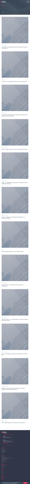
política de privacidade (14, 483)
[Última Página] (23, 428)
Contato (3, 479)
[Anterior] (7, 428)
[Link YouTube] (7, 443)
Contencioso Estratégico (4, 457)
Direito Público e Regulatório (4, 458)
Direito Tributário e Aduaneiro (5, 459)
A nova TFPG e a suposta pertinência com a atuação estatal (14, 81)
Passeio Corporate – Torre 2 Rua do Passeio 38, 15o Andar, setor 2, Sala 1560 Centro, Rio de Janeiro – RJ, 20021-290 (8, 441)
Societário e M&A (3, 461)
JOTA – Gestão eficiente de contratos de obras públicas (13, 422)
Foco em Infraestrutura (4, 464)
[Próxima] (22, 428)
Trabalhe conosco (3, 477)
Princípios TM (3, 449)
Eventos (3, 475)
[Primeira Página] (6, 428)
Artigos (3, 45)
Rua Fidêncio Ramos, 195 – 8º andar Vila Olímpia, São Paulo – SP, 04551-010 (7, 437)
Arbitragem (3, 456)
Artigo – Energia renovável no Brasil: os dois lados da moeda (14, 149)
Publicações (3, 473)
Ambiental (3, 455)
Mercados (3, 465)
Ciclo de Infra (3, 466)
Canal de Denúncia (3, 452)
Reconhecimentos (3, 450)
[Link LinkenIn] (3, 443)
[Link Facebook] (6, 443)
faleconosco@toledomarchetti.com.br (8, 434)
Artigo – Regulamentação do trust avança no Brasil (12, 251)
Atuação (3, 454)
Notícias (6, 45)
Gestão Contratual (3, 460)
